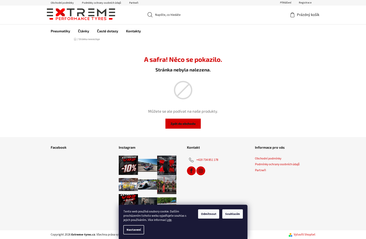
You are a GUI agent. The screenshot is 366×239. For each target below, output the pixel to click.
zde (169, 220)
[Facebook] (191, 170)
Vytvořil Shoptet (304, 234)
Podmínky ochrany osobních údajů (101, 3)
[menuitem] (60, 31)
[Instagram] (200, 170)
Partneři (133, 3)
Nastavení (134, 230)
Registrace (305, 3)
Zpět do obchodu (183, 123)
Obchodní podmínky (62, 3)
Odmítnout (208, 214)
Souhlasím (232, 214)
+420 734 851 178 (207, 160)
